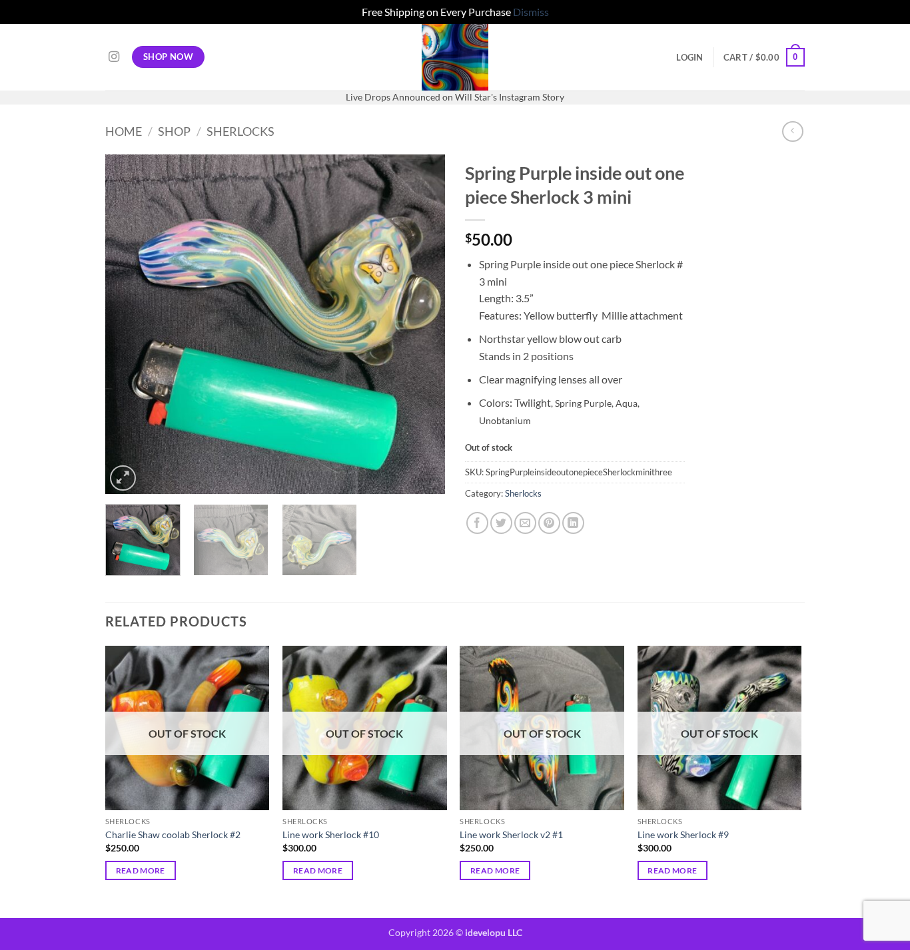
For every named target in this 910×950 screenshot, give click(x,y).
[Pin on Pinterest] (549, 523)
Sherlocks (240, 131)
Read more (140, 870)
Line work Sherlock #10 (330, 834)
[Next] (422, 324)
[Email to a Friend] (525, 523)
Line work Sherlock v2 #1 (511, 834)
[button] (689, 57)
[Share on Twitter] (501, 523)
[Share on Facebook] (477, 523)
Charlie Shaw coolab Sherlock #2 (172, 834)
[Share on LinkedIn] (573, 523)
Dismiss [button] (531, 11)
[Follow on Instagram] (114, 57)
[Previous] (129, 324)
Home (123, 131)
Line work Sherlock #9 (683, 834)
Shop (174, 131)
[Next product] (792, 131)
